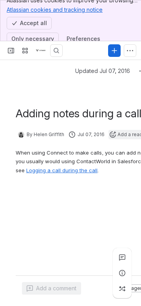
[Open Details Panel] (122, 273)
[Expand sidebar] (11, 50)
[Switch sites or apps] (25, 50)
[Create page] (122, 288)
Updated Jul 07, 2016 (102, 70)
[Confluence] (40, 50)
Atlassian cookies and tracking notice (55, 9)
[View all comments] (122, 257)
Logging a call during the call (62, 170)
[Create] (114, 50)
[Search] (56, 50)
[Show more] (130, 50)
